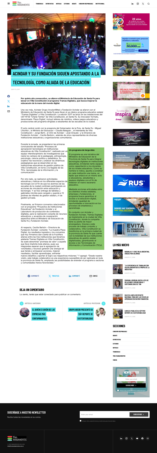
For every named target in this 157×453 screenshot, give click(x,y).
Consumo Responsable (120, 331)
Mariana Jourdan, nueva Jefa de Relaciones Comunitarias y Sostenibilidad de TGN (137, 282)
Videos (115, 360)
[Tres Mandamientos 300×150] (131, 45)
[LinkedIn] (132, 3)
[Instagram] (138, 3)
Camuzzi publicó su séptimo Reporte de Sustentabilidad (135, 312)
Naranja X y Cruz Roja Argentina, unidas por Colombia (137, 252)
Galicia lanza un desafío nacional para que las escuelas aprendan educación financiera (137, 297)
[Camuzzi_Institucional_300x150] (131, 206)
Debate (115, 335)
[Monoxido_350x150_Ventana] (131, 229)
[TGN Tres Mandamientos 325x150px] (131, 160)
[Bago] (131, 114)
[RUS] (131, 183)
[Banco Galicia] (131, 68)
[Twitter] (143, 3)
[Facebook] (142, 438)
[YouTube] (137, 438)
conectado (49, 294)
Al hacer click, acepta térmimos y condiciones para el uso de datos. (132, 391)
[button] (8, 3)
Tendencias (116, 352)
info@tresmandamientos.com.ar (15, 446)
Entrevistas (117, 340)
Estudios (115, 344)
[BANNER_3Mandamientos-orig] (131, 21)
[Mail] (148, 438)
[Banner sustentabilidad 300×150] (131, 91)
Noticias (15, 65)
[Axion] (131, 137)
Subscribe (130, 385)
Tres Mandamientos (119, 356)
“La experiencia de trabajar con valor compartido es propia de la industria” (137, 267)
